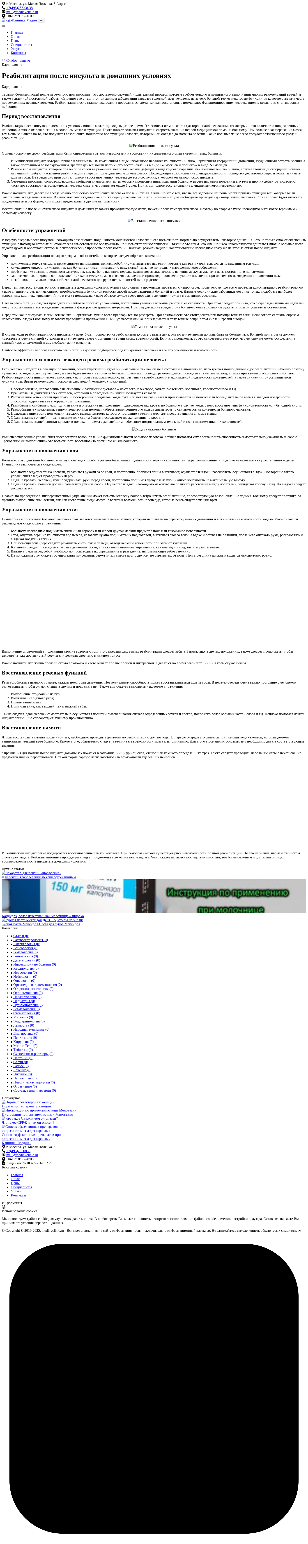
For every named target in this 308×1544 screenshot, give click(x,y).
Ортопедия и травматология (37, 985)
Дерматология (26, 960)
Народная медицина (31, 1029)
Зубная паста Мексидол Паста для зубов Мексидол (41, 924)
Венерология (25, 948)
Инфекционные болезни (34, 964)
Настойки (23, 1058)
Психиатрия (25, 1037)
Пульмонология (28, 1005)
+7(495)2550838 (18, 1151)
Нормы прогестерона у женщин (26, 1106)
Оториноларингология (33, 989)
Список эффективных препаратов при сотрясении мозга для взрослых (31, 1137)
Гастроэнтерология (30, 940)
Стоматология (26, 1013)
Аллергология (26, 944)
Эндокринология (29, 1021)
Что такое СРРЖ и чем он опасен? (28, 1122)
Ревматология (26, 1009)
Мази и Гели (25, 1046)
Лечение (22, 1070)
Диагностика (25, 1033)
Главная (17, 32)
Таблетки (23, 1050)
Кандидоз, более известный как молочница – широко (43, 916)
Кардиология (26, 968)
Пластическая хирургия (34, 1082)
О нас (15, 36)
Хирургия (23, 1041)
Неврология (25, 972)
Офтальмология (28, 993)
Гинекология (25, 956)
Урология (23, 1017)
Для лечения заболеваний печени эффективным (39, 877)
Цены (15, 40)
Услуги (16, 49)
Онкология (24, 980)
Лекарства (23, 1025)
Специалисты (21, 45)
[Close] (3, 26)
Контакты (18, 53)
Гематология (25, 952)
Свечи (20, 1062)
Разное (21, 1066)
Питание (22, 1074)
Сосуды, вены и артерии (34, 1090)
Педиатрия (24, 1001)
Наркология (25, 1078)
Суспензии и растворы (33, 1054)
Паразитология (27, 997)
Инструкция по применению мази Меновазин (37, 1114)
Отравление (25, 1086)
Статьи (21, 936)
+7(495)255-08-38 (19, 8)
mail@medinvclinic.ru (22, 12)
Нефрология (25, 976)
